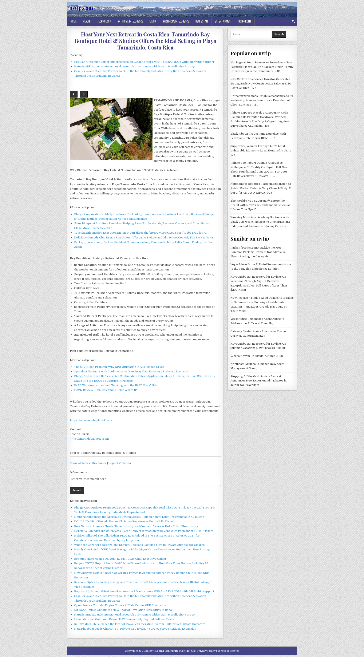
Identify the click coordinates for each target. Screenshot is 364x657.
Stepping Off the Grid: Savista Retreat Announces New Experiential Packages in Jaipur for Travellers (258, 381)
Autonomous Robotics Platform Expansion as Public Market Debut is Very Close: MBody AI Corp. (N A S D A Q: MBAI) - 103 (260, 188)
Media (153, 21)
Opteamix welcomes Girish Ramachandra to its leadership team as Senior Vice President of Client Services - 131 (261, 100)
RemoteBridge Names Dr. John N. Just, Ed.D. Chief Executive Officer (120, 558)
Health (87, 21)
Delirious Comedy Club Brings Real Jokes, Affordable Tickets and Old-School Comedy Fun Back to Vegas (144, 237)
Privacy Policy (206, 650)
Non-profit (244, 21)
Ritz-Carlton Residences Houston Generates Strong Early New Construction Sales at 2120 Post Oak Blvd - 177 (260, 84)
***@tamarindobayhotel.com (89, 438)
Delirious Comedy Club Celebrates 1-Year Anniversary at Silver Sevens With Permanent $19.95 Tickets (143, 531)
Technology (104, 21)
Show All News (80, 463)
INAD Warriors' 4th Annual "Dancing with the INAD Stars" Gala (116, 385)
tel (147, 258)
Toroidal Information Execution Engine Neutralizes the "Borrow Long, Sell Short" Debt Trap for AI (140, 232)
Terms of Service (228, 650)
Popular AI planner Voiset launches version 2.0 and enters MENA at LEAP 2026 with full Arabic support (144, 61)
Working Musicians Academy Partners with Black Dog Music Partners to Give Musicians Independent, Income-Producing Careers (260, 222)
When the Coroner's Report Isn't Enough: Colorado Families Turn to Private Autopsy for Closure (139, 544)
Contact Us (187, 650)
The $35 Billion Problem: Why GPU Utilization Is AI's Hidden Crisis (119, 366)
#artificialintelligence (175, 21)
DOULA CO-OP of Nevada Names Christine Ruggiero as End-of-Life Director (125, 521)
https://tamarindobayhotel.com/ (91, 420)
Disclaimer (99, 463)
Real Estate (201, 21)
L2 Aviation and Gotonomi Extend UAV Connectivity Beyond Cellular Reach (124, 619)
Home (73, 21)
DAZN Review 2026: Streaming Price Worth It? (106, 390)
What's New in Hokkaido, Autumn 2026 (256, 355)
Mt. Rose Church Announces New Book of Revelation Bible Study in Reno (123, 610)
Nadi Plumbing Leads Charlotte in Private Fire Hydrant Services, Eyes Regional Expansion (135, 628)
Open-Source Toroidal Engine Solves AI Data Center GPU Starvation (120, 605)
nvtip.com (81, 7)
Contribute (171, 650)
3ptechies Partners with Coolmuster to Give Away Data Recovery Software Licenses (131, 371)
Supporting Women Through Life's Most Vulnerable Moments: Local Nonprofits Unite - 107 (261, 151)
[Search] (293, 21)
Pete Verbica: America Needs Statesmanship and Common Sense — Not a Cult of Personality (136, 526)
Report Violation (119, 463)
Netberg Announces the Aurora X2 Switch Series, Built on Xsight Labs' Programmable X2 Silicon (139, 516)
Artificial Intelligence (130, 21)
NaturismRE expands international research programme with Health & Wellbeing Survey (134, 66)
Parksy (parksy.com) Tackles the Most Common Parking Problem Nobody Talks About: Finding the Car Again (258, 252)
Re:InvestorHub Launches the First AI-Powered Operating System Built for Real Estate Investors (139, 624)
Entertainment (223, 21)
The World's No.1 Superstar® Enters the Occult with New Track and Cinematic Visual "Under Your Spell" (260, 205)
